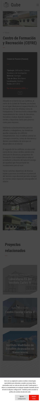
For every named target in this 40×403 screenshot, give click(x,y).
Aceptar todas (34, 398)
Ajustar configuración (22, 398)
